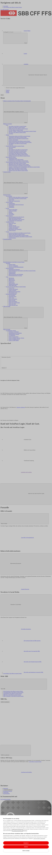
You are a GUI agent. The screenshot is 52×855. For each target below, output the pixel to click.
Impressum (25, 830)
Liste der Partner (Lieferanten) (39, 838)
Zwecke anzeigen (25, 850)
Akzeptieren (26, 843)
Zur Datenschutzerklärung (17, 830)
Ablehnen (26, 846)
